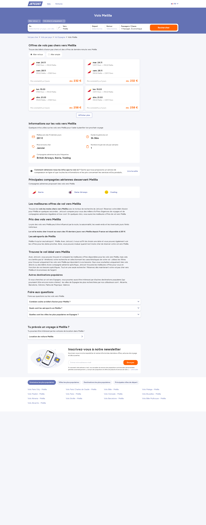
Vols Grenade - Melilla (113, 394)
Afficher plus (84, 115)
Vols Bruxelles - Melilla (151, 394)
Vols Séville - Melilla (74, 398)
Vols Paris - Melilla (73, 394)
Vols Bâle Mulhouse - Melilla (154, 398)
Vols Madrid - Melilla (36, 394)
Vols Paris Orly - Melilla (37, 389)
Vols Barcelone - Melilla (114, 398)
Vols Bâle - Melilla (111, 389)
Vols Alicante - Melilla (37, 403)
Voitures (58, 4)
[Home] (35, 3)
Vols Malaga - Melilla (150, 389)
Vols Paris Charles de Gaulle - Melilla (81, 389)
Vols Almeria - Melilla (36, 398)
